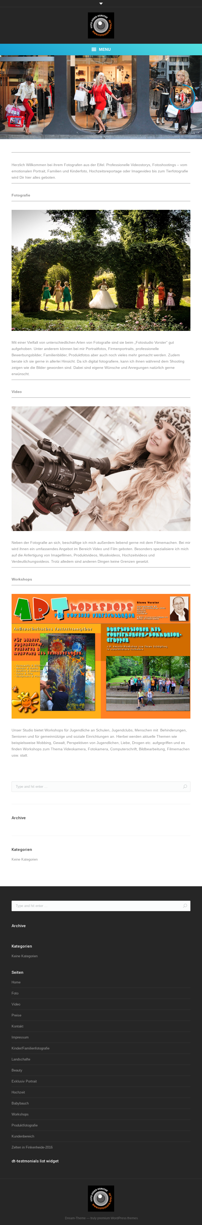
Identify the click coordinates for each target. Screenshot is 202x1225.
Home (16, 982)
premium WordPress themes (117, 1218)
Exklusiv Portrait (24, 1081)
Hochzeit (18, 1092)
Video (16, 1004)
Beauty (17, 1070)
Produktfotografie (25, 1125)
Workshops (20, 1114)
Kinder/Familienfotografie (30, 1048)
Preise (16, 1015)
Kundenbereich (23, 1136)
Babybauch (20, 1103)
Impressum (20, 1037)
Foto (15, 993)
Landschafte (21, 1059)
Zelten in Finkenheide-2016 (32, 1147)
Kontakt (17, 1026)
